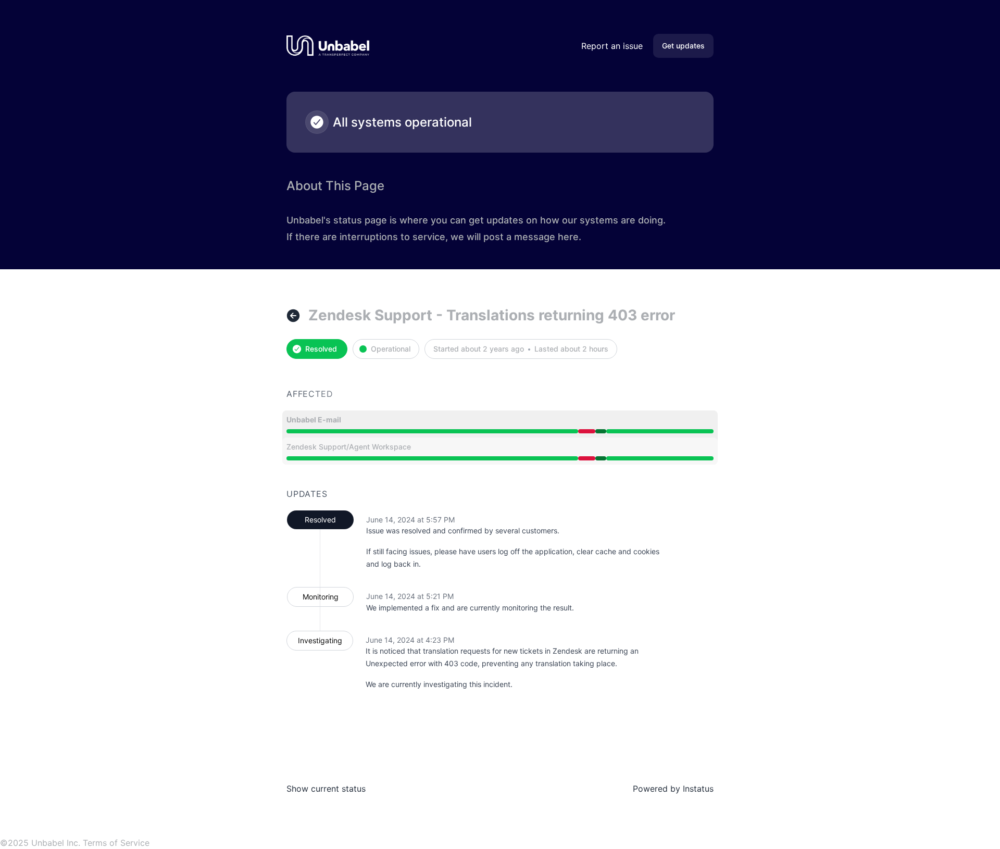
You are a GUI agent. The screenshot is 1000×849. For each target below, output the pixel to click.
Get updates (683, 45)
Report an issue (612, 46)
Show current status (326, 788)
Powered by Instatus (673, 788)
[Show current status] (293, 316)
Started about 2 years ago (478, 349)
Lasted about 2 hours (571, 349)
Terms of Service (116, 843)
